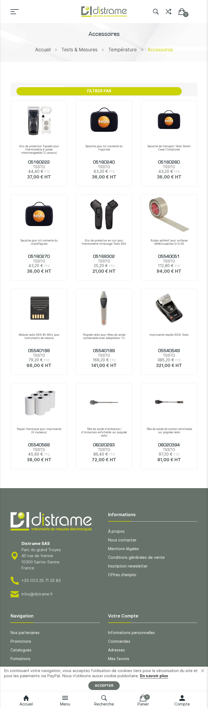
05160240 (104, 162)
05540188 (39, 351)
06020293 (104, 445)
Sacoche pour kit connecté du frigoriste (104, 148)
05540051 (169, 257)
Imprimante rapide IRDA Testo (169, 334)
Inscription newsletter (128, 566)
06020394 (169, 445)
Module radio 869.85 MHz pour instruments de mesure (39, 336)
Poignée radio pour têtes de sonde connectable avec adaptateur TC (104, 336)
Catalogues (21, 650)
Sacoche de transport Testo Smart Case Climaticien (169, 148)
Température (122, 49)
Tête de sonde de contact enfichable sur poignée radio (169, 430)
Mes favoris (118, 658)
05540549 (169, 351)
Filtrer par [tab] (99, 91)
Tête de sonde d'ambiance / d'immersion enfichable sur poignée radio (104, 432)
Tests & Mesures (79, 49)
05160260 (169, 162)
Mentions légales (123, 548)
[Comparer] (168, 10)
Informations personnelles (131, 632)
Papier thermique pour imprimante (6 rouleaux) (39, 430)
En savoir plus (154, 675)
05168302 (104, 257)
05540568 (39, 445)
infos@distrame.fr (37, 594)
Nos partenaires (25, 632)
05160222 (39, 162)
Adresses (116, 650)
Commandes (119, 641)
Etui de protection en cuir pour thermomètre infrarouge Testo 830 (104, 242)
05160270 (39, 257)
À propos (116, 531)
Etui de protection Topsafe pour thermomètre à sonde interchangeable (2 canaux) (39, 149)
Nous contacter (122, 540)
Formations (20, 658)
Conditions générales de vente (136, 557)
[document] (104, 679)
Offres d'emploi (122, 574)
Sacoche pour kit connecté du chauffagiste (39, 242)
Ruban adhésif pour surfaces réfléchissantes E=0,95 (169, 242)
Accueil (43, 49)
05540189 (104, 351)
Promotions (21, 641)
